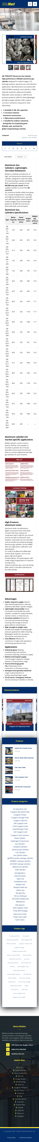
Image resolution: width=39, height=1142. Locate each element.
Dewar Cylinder (19, 838)
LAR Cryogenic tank (20, 823)
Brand (21, 1067)
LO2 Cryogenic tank (20, 832)
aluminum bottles (14, 192)
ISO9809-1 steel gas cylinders (20, 861)
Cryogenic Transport (20, 1087)
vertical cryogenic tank (19, 993)
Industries (20, 1110)
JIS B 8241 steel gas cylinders (20, 864)
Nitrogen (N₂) (20, 893)
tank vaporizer (15, 989)
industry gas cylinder (12, 963)
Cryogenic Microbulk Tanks (20, 812)
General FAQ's (20, 1105)
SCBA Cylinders (20, 870)
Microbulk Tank (27, 974)
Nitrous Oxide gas (20, 896)
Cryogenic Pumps (20, 815)
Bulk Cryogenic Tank (26, 940)
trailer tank (24, 989)
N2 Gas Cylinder (12, 978)
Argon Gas (20, 879)
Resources (20, 1113)
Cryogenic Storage (19, 947)
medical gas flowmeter (19, 970)
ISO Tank (12, 966)
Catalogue (20, 1116)
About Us (21, 1085)
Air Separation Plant (14, 936)
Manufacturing (20, 1082)
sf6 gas (26, 985)
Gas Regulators (19, 873)
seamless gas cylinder (16, 985)
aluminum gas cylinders (20, 850)
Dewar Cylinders (27, 955)
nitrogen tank (11, 982)
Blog (20, 1096)
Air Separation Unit (20, 809)
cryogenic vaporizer (20, 820)
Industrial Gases (20, 876)
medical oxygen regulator (13, 974)
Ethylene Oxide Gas (20, 887)
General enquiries (20, 1099)
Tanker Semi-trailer (20, 917)
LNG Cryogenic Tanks (20, 908)
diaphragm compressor (15, 959)
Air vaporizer (26, 936)
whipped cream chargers (19, 997)
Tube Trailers (20, 920)
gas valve (27, 959)
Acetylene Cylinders (20, 847)
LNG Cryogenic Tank (23, 966)
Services (20, 1076)
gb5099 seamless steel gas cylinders (20, 858)
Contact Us (20, 1093)
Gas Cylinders (32, 137)
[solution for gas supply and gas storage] (8, 4)
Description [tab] (8, 157)
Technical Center (20, 1070)
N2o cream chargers (25, 978)
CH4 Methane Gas (20, 882)
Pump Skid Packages (20, 911)
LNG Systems (20, 905)
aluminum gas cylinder (12, 940)
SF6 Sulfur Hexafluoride (20, 899)
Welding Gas (20, 902)
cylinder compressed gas (13, 955)
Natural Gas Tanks (20, 914)
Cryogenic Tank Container (20, 835)
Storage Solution (20, 1079)
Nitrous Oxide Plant (20, 1073)
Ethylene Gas (20, 884)
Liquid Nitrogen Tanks (20, 829)
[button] (35, 4)
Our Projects (20, 1090)
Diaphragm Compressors (20, 841)
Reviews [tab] (21, 157)
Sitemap (20, 1107)
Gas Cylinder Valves (20, 855)
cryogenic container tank (25, 943)
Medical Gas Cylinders (20, 867)
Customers (20, 1102)
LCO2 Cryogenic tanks (20, 826)
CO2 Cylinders (20, 852)
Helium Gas (20, 890)
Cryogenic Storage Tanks (20, 818)
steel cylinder (12, 570)
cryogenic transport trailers (19, 951)
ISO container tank (26, 963)
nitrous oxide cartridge (24, 982)
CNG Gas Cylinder (11, 943)
